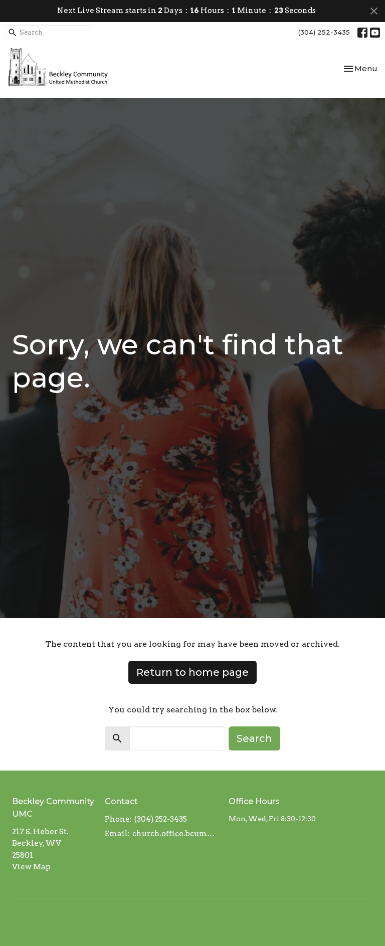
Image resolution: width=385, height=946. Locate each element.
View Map (31, 866)
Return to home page (192, 672)
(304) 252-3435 (324, 32)
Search (254, 738)
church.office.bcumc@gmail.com (175, 833)
